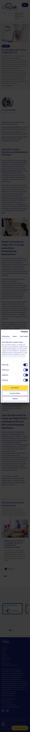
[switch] (25, 370)
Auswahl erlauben (15, 393)
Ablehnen (15, 398)
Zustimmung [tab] (5, 336)
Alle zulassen (15, 387)
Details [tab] (15, 336)
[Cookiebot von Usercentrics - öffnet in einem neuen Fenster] (21, 332)
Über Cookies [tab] (24, 336)
